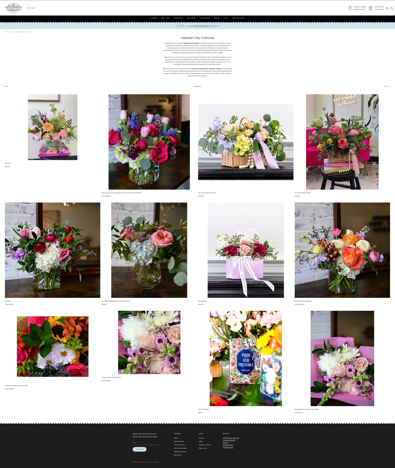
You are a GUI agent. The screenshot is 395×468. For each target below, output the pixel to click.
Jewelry (217, 18)
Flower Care (203, 448)
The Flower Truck (179, 445)
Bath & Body (191, 18)
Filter (6, 86)
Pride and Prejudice (203, 409)
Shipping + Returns (205, 445)
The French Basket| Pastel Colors (207, 193)
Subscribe (139, 449)
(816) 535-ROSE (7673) (201, 26)
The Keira (7, 163)
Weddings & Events (180, 451)
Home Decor (178, 18)
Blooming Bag (202, 301)
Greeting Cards (238, 18)
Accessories (205, 18)
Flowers (154, 18)
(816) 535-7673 (228, 445)
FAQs (200, 441)
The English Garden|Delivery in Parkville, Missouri (116, 301)
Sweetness (7, 301)
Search (31, 8)
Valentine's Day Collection (22, 32)
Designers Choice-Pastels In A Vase (111, 377)
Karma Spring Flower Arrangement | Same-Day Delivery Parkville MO (121, 193)
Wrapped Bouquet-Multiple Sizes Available (307, 409)
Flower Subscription (180, 448)
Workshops (177, 455)
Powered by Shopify (154, 462)
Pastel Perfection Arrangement (303, 301)
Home (6, 32)
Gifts (226, 18)
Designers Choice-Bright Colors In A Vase (16, 385)
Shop (11, 32)
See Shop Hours (228, 447)
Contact (201, 438)
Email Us (225, 443)
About (176, 438)
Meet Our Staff (179, 441)
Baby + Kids (165, 18)
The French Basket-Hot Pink (303, 193)
